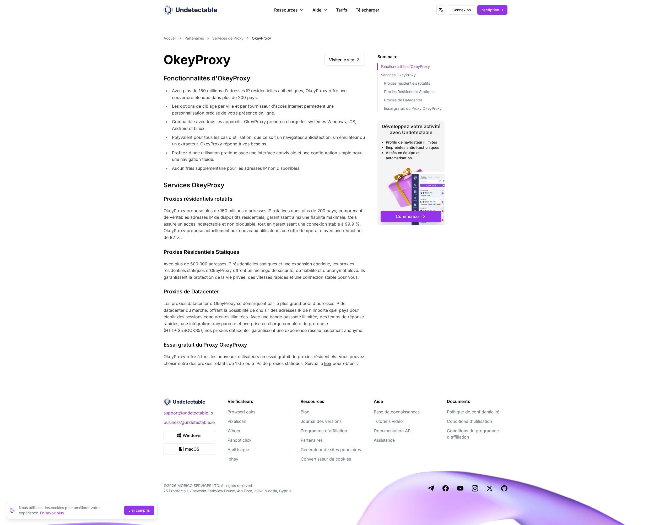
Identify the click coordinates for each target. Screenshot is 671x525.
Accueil (170, 38)
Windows (192, 435)
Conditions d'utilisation (469, 421)
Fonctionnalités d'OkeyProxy (405, 66)
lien (327, 363)
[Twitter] (489, 488)
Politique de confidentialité (473, 411)
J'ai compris (139, 510)
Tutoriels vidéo (388, 421)
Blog (305, 411)
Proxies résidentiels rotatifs (407, 83)
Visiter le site (341, 59)
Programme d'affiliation (324, 430)
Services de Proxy (227, 38)
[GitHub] (504, 488)
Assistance (384, 440)
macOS (192, 449)
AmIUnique (238, 449)
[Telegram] (431, 488)
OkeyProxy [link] (261, 38)
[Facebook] (445, 488)
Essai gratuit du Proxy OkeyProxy (413, 108)
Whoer (234, 430)
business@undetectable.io (189, 422)
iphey (233, 459)
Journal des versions (321, 421)
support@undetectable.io (188, 412)
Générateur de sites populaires (331, 449)
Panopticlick (240, 440)
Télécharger (367, 10)
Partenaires (194, 38)
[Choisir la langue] (441, 10)
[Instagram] (475, 488)
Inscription (489, 10)
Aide (316, 10)
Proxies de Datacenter (403, 100)
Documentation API (393, 430)
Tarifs (341, 10)
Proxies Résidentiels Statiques (409, 91)
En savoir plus (52, 513)
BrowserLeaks (241, 411)
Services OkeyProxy (398, 75)
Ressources (286, 10)
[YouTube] (460, 488)
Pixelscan (237, 421)
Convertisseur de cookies (326, 459)
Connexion (461, 10)
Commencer (408, 216)
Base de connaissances (397, 411)
